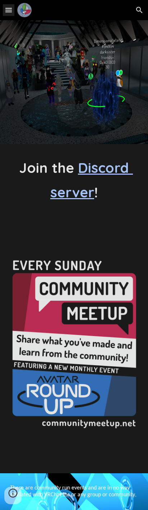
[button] (8, 10)
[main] (74, 180)
